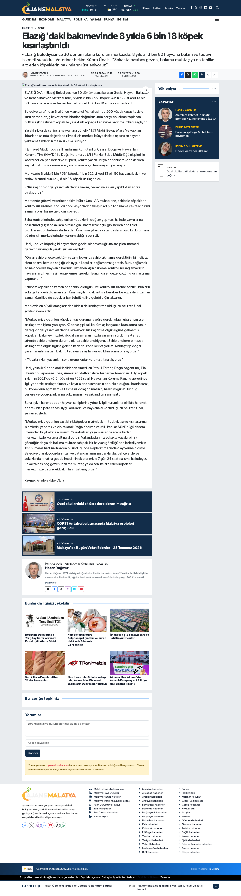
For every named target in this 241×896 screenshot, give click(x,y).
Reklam (186, 816)
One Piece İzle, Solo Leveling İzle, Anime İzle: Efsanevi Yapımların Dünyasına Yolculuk (87, 680)
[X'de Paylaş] (188, 75)
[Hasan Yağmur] (33, 570)
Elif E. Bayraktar (187, 127)
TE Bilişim (214, 869)
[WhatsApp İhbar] (63, 825)
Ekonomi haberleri (192, 824)
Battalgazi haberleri (153, 804)
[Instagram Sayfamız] (201, 7)
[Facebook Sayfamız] (191, 7)
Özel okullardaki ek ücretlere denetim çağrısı (192, 173)
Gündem (29, 19)
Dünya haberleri (191, 852)
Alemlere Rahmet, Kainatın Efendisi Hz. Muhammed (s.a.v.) (195, 117)
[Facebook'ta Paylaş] (181, 75)
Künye (185, 789)
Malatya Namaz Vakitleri (107, 796)
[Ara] (217, 8)
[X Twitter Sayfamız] (196, 7)
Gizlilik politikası (148, 877)
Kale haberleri (150, 824)
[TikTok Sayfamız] (57, 825)
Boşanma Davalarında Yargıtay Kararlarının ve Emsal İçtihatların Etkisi (40, 638)
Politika (81, 19)
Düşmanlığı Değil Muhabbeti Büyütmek (194, 134)
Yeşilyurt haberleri (152, 840)
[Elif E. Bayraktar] (165, 131)
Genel (42, 28)
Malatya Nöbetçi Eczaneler (109, 789)
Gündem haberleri (192, 820)
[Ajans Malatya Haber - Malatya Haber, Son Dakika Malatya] (47, 8)
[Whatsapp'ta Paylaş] (195, 75)
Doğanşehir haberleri (154, 812)
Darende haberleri (152, 808)
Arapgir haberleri (152, 796)
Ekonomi (46, 19)
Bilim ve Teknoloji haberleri (197, 844)
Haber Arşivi (101, 816)
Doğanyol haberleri (153, 816)
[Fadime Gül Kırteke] (165, 148)
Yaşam (96, 19)
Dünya (109, 19)
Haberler (27, 28)
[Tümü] (214, 88)
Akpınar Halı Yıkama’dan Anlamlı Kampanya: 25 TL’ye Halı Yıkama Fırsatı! (128, 680)
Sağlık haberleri (191, 832)
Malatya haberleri (152, 789)
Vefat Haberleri (151, 844)
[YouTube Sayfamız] (210, 7)
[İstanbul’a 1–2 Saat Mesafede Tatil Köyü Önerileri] (129, 620)
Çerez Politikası (191, 804)
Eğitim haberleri (191, 840)
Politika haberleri (191, 828)
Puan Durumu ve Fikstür (107, 804)
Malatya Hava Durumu (106, 793)
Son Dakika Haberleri (106, 812)
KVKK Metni (188, 808)
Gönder (33, 753)
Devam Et (50, 583)
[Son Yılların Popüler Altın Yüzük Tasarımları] (45, 662)
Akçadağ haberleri (152, 793)
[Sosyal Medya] (48, 589)
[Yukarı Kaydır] (216, 886)
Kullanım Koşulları (191, 796)
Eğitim (122, 19)
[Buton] (202, 75)
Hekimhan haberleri (153, 820)
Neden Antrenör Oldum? (191, 151)
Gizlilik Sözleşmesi (192, 801)
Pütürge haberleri (152, 832)
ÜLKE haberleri (150, 852)
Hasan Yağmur (57, 568)
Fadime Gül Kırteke (188, 146)
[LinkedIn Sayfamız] (205, 7)
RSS (29, 869)
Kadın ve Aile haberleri (155, 848)
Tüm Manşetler (102, 808)
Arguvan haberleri (152, 801)
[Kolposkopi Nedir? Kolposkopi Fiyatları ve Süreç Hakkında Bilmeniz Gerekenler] (87, 620)
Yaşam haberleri (191, 836)
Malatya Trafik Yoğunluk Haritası (112, 801)
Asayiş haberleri (191, 848)
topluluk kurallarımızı (57, 765)
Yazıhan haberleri (152, 836)
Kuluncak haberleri (152, 828)
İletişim (186, 812)
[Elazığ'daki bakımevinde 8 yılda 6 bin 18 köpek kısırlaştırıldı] (87, 85)
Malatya (64, 19)
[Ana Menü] (217, 20)
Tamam (165, 877)
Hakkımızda (188, 793)
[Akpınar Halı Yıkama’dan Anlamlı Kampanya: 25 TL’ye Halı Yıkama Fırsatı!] (129, 662)
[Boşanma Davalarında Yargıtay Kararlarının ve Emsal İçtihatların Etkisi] (45, 620)
